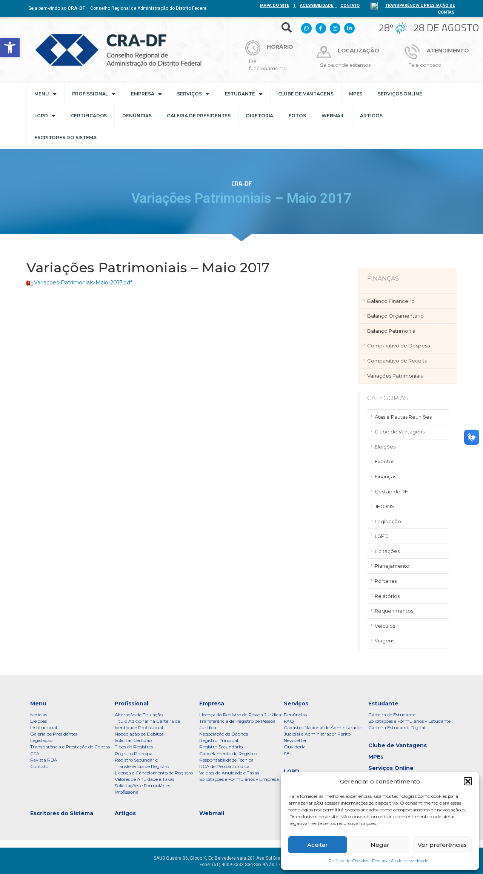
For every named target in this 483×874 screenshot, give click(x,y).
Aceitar (317, 844)
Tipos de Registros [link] (134, 747)
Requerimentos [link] (394, 611)
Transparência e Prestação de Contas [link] (70, 747)
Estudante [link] (240, 94)
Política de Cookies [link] (348, 860)
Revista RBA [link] (43, 760)
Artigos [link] (371, 115)
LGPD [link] (41, 115)
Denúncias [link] (136, 115)
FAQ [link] (289, 721)
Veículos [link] (385, 626)
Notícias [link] (38, 714)
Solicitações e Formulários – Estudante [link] (409, 721)
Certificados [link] (89, 115)
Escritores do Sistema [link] (65, 137)
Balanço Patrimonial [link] (392, 331)
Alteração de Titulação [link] (139, 714)
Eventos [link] (384, 461)
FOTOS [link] (297, 115)
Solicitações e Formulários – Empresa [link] (239, 779)
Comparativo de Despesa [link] (398, 346)
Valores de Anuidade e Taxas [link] (144, 779)
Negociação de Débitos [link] (139, 734)
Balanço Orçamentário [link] (395, 316)
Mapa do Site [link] (274, 5)
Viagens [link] (384, 640)
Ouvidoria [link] (295, 747)
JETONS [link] (384, 506)
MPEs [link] (356, 94)
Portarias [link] (386, 581)
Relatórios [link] (387, 596)
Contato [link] (39, 766)
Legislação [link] (388, 521)
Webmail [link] (333, 115)
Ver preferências (442, 844)
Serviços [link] (189, 94)
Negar (380, 844)
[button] (468, 781)
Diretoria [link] (259, 115)
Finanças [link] (385, 476)
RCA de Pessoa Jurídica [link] (224, 766)
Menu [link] (41, 94)
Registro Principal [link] (134, 753)
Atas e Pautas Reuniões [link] (403, 417)
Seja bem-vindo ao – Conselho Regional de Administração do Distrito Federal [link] (118, 8)
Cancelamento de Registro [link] (228, 753)
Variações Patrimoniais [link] (395, 376)
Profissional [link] (90, 94)
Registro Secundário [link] (136, 760)
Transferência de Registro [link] (142, 766)
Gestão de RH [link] (392, 491)
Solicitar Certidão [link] (133, 740)
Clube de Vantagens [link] (306, 94)
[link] (10, 47)
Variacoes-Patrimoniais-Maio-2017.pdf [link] (83, 282)
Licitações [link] (387, 551)
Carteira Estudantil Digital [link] (396, 727)
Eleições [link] (385, 447)
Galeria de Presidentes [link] (199, 115)
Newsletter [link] (295, 740)
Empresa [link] (142, 94)
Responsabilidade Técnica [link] (226, 760)
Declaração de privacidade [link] (400, 860)
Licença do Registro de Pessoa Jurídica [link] (240, 714)
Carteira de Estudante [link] (391, 714)
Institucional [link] (43, 727)
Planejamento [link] (392, 566)
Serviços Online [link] (400, 94)
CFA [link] (35, 753)
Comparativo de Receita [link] (397, 361)
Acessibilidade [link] (316, 5)
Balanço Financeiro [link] (391, 301)
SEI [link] (287, 753)
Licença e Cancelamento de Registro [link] (154, 773)
